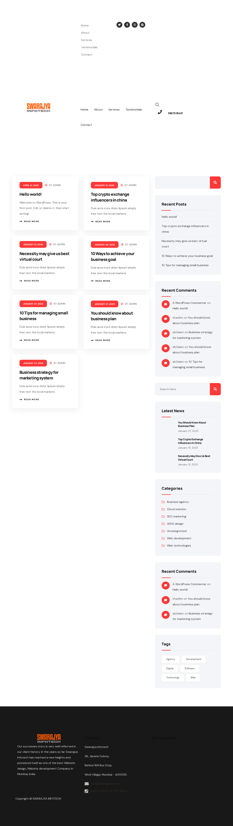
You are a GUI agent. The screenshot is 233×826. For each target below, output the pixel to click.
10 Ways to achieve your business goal (112, 256)
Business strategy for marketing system (38, 375)
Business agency (178, 502)
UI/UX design (175, 524)
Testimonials (89, 47)
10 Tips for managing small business (185, 265)
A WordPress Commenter (189, 303)
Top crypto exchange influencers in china (110, 197)
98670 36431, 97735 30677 (110, 791)
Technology (172, 677)
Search (215, 182)
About (85, 33)
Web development (179, 538)
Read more (31, 221)
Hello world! (30, 194)
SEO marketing (176, 516)
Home (85, 25)
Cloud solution (176, 509)
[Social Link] (119, 25)
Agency (170, 659)
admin (57, 185)
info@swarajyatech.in (18, 24)
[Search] (157, 104)
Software (190, 668)
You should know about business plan (112, 316)
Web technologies (179, 545)
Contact (86, 54)
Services (86, 40)
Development (193, 659)
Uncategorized (177, 531)
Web (193, 677)
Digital (169, 668)
